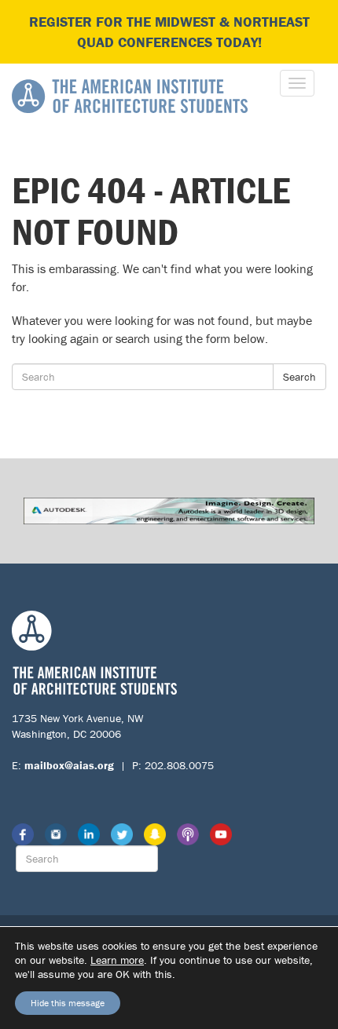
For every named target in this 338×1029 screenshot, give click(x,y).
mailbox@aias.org (69, 765)
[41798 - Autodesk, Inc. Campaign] (169, 509)
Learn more (117, 960)
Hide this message (68, 1003)
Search (299, 377)
